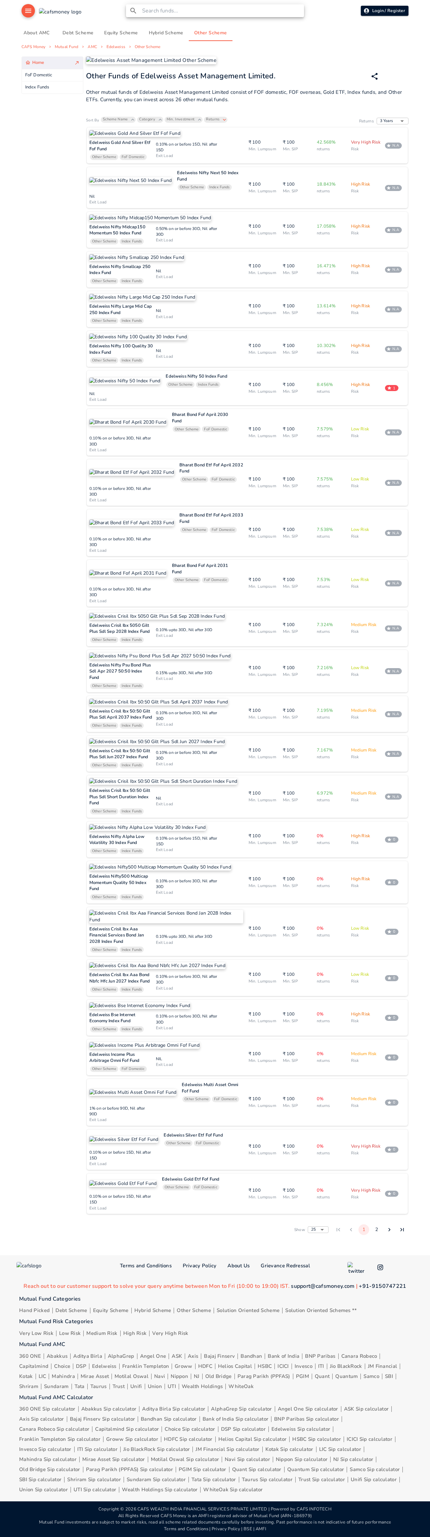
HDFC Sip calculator (188, 1439)
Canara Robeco (359, 1356)
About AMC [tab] (37, 33)
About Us (238, 1265)
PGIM (302, 1376)
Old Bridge (218, 1376)
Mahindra (63, 1376)
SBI (389, 1376)
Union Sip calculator (43, 1489)
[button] (118, 120)
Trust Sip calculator (321, 1479)
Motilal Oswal (131, 1376)
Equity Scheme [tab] (121, 33)
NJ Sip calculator (353, 1459)
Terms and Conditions (146, 1265)
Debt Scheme (71, 1310)
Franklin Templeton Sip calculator (59, 1439)
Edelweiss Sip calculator (300, 1429)
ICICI (283, 1366)
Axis (193, 1356)
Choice (62, 1366)
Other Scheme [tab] (210, 33)
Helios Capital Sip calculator (252, 1439)
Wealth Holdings (202, 1386)
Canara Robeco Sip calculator (54, 1429)
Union (155, 1386)
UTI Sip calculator (95, 1489)
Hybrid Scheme (152, 1310)
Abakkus (57, 1356)
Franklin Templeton (145, 1366)
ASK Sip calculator (366, 1409)
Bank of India (283, 1356)
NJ (197, 1376)
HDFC (205, 1366)
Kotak (26, 1376)
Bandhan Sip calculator (169, 1419)
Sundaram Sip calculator (156, 1479)
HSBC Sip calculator (316, 1439)
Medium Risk (101, 1333)
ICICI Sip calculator (369, 1439)
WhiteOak (240, 1386)
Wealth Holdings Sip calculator (160, 1489)
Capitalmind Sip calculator (127, 1429)
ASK (177, 1356)
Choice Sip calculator (190, 1429)
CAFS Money (33, 46)
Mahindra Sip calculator (48, 1459)
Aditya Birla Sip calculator (173, 1409)
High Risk (135, 1333)
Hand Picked (34, 1310)
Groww (183, 1366)
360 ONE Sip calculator (47, 1409)
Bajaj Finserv (219, 1356)
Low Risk (70, 1333)
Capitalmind (33, 1366)
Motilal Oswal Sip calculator (185, 1459)
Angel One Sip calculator (308, 1409)
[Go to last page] (402, 1229)
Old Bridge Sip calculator (49, 1469)
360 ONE (30, 1356)
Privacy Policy (200, 1265)
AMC (92, 46)
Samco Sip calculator (375, 1469)
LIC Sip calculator (340, 1449)
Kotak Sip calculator (289, 1449)
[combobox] (222, 10)
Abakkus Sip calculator (109, 1409)
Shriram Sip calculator (94, 1479)
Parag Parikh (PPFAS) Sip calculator (129, 1469)
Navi (159, 1376)
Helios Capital (235, 1366)
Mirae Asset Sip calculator (113, 1459)
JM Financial (382, 1366)
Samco (371, 1376)
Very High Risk (170, 1333)
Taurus (98, 1386)
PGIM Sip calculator (202, 1469)
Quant (322, 1376)
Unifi (136, 1386)
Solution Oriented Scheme (248, 1310)
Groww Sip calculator (132, 1439)
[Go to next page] (389, 1229)
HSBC (265, 1366)
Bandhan (251, 1356)
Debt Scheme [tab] (77, 33)
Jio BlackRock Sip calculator (156, 1449)
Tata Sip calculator (213, 1479)
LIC (42, 1376)
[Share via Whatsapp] (374, 76)
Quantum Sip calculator (315, 1469)
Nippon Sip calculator (302, 1459)
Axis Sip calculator (41, 1419)
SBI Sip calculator (40, 1479)
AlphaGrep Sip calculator (241, 1409)
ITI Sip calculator (97, 1449)
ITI (321, 1366)
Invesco (303, 1366)
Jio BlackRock (346, 1366)
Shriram (28, 1386)
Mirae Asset (95, 1376)
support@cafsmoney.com (322, 1286)
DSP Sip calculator (243, 1429)
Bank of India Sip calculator (235, 1419)
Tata (80, 1386)
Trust (119, 1386)
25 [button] (313, 1229)
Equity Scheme (111, 1310)
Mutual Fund (66, 46)
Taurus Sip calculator (267, 1479)
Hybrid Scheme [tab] (166, 33)
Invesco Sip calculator (45, 1449)
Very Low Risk (36, 1333)
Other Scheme (147, 46)
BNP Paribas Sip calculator (306, 1419)
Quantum (346, 1376)
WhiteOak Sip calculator (233, 1489)
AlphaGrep (121, 1356)
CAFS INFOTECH (314, 1509)
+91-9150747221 (382, 1286)
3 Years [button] (386, 120)
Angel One (153, 1356)
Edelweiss (115, 46)
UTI (172, 1386)
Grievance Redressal (285, 1265)
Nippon (179, 1376)
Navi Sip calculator (247, 1459)
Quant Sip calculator (257, 1469)
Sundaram (56, 1386)
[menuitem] (52, 63)
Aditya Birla (87, 1356)
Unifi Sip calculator (374, 1479)
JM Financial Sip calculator (227, 1449)
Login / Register (388, 11)
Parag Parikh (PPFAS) (264, 1376)
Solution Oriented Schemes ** (321, 1310)
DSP (81, 1366)
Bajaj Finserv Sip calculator (102, 1419)
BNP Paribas (320, 1356)
